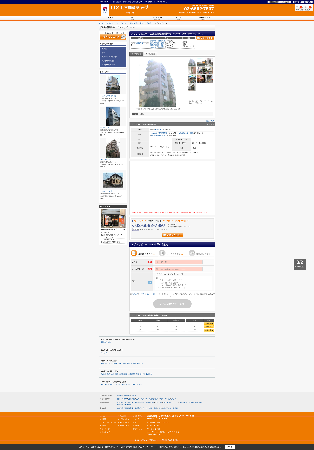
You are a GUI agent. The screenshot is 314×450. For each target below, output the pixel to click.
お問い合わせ (124, 419)
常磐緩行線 (150, 402)
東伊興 (173, 399)
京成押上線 (129, 402)
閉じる (230, 447)
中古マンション (138, 429)
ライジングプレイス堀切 (108, 96)
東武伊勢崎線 (154, 43)
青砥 (137, 374)
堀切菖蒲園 (161, 41)
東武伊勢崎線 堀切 (108, 61)
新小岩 (103, 374)
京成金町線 (183, 402)
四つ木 (107, 363)
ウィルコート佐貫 (106, 191)
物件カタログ (105, 432)
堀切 (141, 43)
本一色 (167, 399)
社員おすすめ (137, 416)
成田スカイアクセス (170, 402)
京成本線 (153, 41)
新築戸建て (137, 426)
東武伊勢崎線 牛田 (108, 65)
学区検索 (123, 416)
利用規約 (135, 294)
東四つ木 (140, 363)
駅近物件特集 (106, 342)
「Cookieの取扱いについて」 (198, 447)
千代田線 (158, 402)
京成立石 (149, 374)
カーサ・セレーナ (106, 159)
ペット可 (136, 419)
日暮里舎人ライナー (124, 405)
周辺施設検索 (124, 426)
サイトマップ (105, 429)
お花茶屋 (114, 363)
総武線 (191, 402)
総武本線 (198, 402)
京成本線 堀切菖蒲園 (109, 57)
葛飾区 (137, 43)
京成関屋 (161, 47)
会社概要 (103, 419)
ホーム (102, 416)
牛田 (162, 45)
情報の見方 (210, 121)
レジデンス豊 (104, 128)
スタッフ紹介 (124, 422)
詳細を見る (209, 323)
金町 (120, 363)
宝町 (128, 363)
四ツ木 (142, 374)
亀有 (108, 374)
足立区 (133, 395)
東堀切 (133, 363)
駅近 (134, 422)
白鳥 (124, 363)
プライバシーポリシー (149, 294)
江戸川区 (104, 353)
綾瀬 (116, 374)
